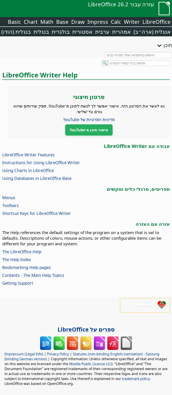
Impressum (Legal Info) (23, 353)
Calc (116, 21)
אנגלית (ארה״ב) (152, 31)
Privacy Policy (58, 353)
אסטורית (82, 31)
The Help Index (16, 259)
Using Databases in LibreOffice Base (36, 178)
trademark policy (136, 378)
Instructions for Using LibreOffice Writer (41, 162)
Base (62, 21)
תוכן (167, 45)
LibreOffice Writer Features (28, 154)
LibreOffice (156, 21)
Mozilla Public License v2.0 (91, 363)
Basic (14, 21)
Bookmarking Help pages (26, 267)
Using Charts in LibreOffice (28, 170)
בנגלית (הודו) (16, 31)
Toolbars (10, 205)
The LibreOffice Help (21, 251)
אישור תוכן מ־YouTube (89, 129)
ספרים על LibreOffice (86, 329)
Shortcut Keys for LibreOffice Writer (36, 213)
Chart (31, 21)
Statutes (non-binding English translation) (108, 353)
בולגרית (61, 31)
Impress (97, 21)
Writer (132, 21)
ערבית (102, 31)
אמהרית (121, 31)
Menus (8, 197)
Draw (78, 21)
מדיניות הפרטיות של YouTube (89, 119)
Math (47, 21)
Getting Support (17, 283)
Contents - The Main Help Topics (33, 275)
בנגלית (41, 31)
